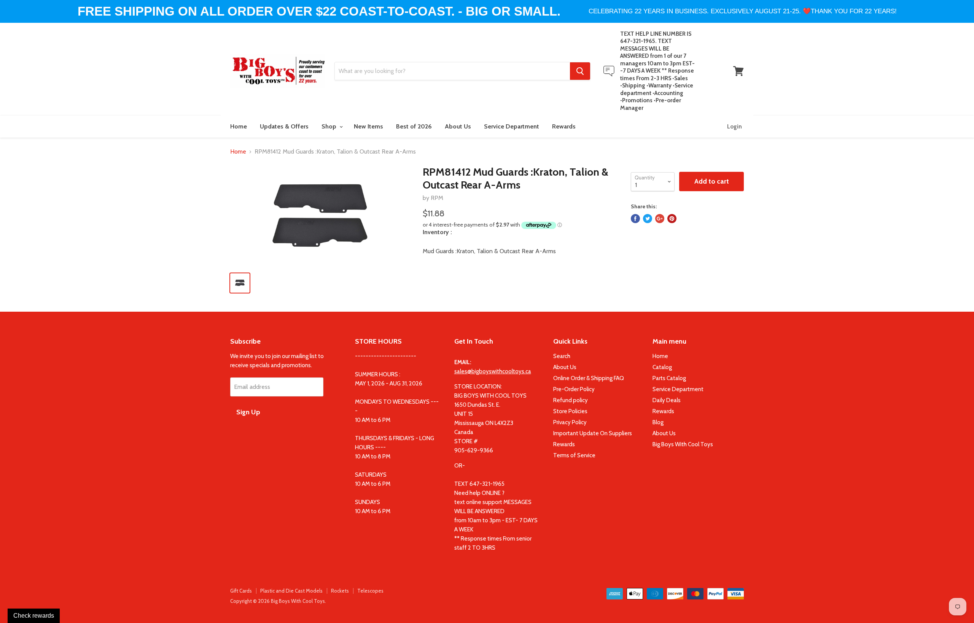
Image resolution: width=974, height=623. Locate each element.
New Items (368, 126)
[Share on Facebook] (635, 218)
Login (734, 126)
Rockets (340, 591)
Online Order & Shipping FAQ (588, 378)
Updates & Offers (284, 126)
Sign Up (248, 412)
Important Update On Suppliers (592, 433)
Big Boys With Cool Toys (683, 444)
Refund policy (570, 400)
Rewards (564, 126)
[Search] (580, 71)
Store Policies (570, 411)
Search (561, 356)
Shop (329, 126)
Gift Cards (241, 591)
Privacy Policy (570, 422)
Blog (658, 422)
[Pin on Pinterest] (671, 218)
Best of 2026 (414, 126)
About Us (458, 126)
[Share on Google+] (659, 218)
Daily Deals (667, 400)
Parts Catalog (669, 378)
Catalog (662, 367)
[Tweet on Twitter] (647, 218)
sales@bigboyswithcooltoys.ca (492, 371)
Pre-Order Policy (574, 389)
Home (238, 126)
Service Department (511, 126)
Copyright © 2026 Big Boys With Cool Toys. (278, 601)
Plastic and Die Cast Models (291, 591)
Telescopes (370, 591)
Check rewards (33, 615)
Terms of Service (574, 455)
